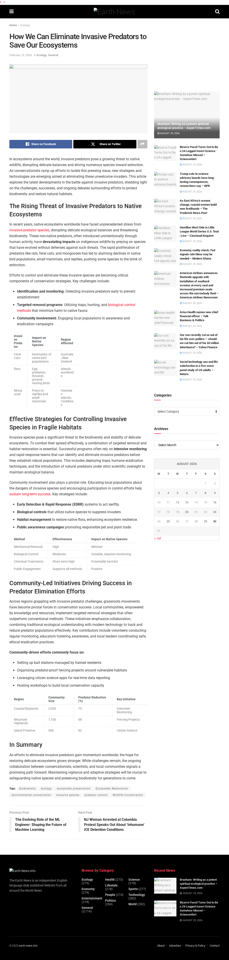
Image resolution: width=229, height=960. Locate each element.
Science (134, 879)
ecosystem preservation (74, 788)
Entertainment (92, 898)
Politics (110, 900)
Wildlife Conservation (128, 795)
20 (186, 512)
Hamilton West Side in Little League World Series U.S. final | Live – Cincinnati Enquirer (199, 231)
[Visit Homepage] (114, 11)
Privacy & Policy (195, 945)
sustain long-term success (30, 494)
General (53, 55)
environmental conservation (31, 795)
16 (214, 502)
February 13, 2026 (20, 55)
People (110, 895)
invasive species (67, 795)
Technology (136, 895)
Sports (133, 889)
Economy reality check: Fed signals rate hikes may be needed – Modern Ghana (197, 254)
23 (214, 512)
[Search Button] (217, 11)
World (132, 904)
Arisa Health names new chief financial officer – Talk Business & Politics (199, 316)
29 (205, 521)
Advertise (175, 945)
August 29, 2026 (169, 133)
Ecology (25, 25)
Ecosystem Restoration (112, 788)
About (161, 945)
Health (110, 879)
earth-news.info (28, 945)
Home (13, 25)
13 (186, 502)
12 (177, 502)
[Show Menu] (11, 11)
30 (214, 521)
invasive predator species (29, 230)
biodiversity (27, 788)
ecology (46, 788)
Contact (215, 945)
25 (168, 521)
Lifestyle (111, 885)
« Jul (157, 538)
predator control (96, 795)
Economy (88, 889)
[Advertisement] (187, 53)
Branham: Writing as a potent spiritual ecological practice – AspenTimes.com (198, 883)
